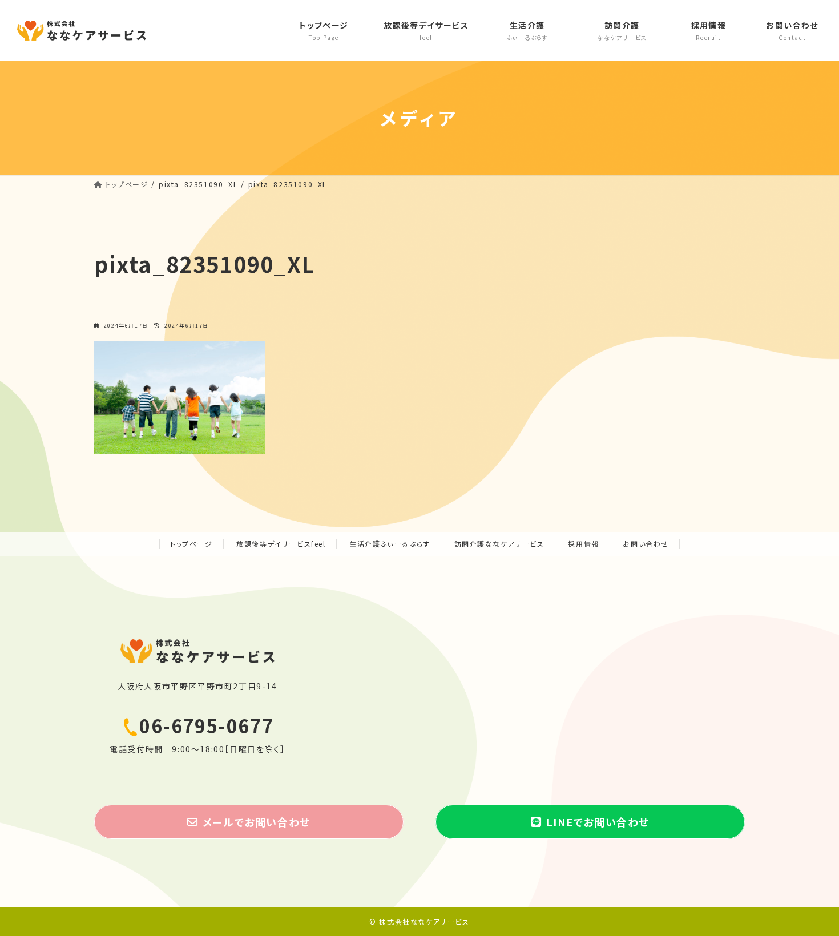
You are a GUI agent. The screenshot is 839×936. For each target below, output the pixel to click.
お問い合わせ (646, 543)
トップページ (191, 543)
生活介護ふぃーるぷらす (389, 543)
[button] (249, 822)
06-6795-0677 (206, 725)
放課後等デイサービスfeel (280, 543)
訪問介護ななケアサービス (499, 543)
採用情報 (583, 543)
